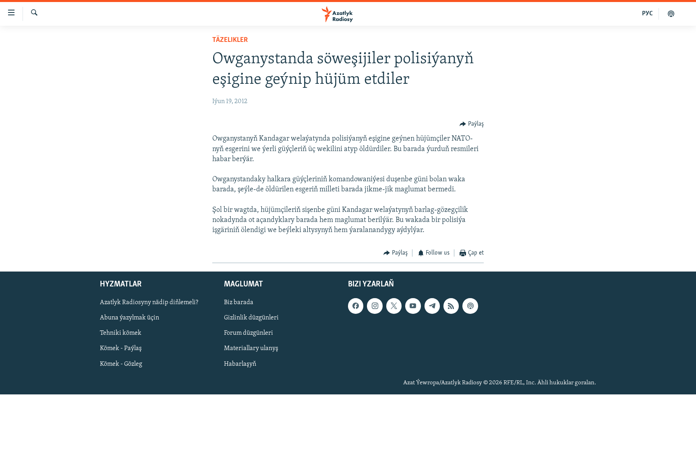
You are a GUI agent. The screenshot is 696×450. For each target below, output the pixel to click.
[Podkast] (671, 13)
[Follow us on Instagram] (374, 305)
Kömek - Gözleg (121, 364)
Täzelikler (230, 40)
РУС (647, 13)
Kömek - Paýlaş (121, 348)
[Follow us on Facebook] (355, 305)
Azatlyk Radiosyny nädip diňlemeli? (149, 302)
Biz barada (238, 302)
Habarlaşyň (240, 364)
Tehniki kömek (120, 333)
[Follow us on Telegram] (432, 305)
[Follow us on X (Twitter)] (394, 305)
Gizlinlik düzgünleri (251, 318)
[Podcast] (470, 305)
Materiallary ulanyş (251, 348)
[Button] (472, 124)
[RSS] (451, 305)
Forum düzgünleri (248, 333)
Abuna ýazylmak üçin (129, 318)
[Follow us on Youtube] (412, 305)
